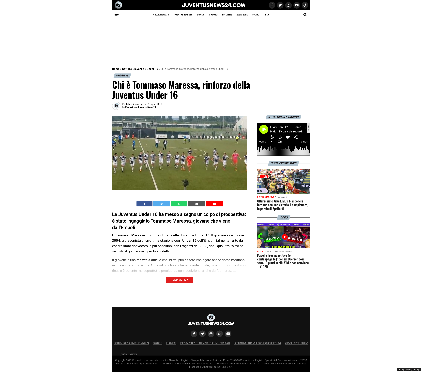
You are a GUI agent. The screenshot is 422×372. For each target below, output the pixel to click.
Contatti (157, 343)
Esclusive (227, 14)
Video (266, 14)
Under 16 (152, 69)
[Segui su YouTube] (228, 333)
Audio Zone (242, 14)
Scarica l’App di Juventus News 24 (131, 343)
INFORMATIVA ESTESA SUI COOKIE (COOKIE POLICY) (257, 343)
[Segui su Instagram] (211, 333)
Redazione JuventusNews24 (140, 107)
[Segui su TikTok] (219, 333)
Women (200, 14)
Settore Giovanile (133, 69)
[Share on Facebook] (144, 203)
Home (116, 69)
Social (255, 14)
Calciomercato (161, 14)
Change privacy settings (409, 370)
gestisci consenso (128, 354)
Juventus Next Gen (183, 14)
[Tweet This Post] (162, 203)
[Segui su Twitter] (202, 333)
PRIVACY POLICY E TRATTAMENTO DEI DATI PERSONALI (205, 343)
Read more (178, 279)
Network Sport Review (296, 343)
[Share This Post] (179, 203)
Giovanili (213, 14)
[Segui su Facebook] (194, 333)
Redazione (171, 343)
